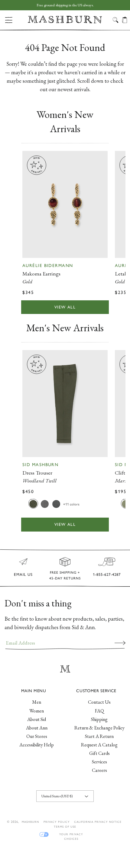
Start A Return (99, 736)
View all (65, 307)
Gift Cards (99, 753)
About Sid (36, 719)
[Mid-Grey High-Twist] (45, 504)
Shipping (99, 719)
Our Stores (36, 736)
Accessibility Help (36, 745)
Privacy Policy (57, 821)
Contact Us (99, 702)
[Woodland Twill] (33, 504)
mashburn (30, 821)
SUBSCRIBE (120, 643)
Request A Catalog (99, 745)
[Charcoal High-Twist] (56, 504)
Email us (23, 574)
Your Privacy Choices (71, 834)
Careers (99, 770)
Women (36, 711)
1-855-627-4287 (107, 574)
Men (36, 702)
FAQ (99, 711)
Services (99, 762)
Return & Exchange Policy (99, 728)
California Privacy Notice (98, 821)
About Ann (36, 728)
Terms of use (65, 826)
